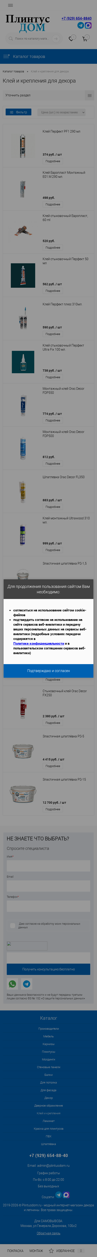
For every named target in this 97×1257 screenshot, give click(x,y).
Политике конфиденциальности (38, 643)
